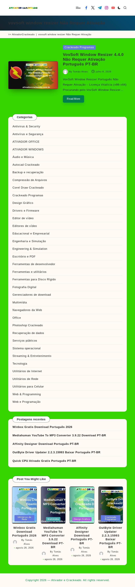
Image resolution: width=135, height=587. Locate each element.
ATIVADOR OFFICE (26, 141)
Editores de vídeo (25, 226)
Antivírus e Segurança (28, 134)
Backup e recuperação (28, 172)
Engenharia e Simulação (29, 241)
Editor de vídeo (23, 218)
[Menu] (78, 8)
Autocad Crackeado (26, 164)
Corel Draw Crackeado (28, 187)
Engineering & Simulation (30, 248)
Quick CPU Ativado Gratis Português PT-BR (44, 460)
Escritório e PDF (24, 256)
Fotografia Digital (24, 287)
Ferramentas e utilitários (30, 271)
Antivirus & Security (26, 126)
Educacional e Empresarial (31, 233)
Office (17, 317)
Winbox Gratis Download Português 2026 (42, 427)
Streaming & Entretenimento (32, 355)
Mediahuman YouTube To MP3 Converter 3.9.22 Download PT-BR (59, 435)
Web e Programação (26, 401)
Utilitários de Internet (27, 371)
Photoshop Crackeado (28, 325)
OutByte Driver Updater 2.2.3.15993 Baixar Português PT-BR (56, 452)
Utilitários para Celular (28, 386)
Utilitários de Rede (25, 379)
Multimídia (20, 302)
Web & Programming (27, 394)
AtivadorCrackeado (23, 34)
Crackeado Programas (79, 47)
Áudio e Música (23, 157)
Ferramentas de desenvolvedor (34, 264)
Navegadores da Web (27, 310)
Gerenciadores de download (32, 294)
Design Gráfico (23, 202)
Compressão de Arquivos (30, 180)
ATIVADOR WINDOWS (28, 149)
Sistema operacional (27, 348)
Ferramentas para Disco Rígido (34, 279)
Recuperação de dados (28, 333)
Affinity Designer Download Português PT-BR (46, 444)
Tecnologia (20, 363)
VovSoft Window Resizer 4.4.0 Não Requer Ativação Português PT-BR (93, 59)
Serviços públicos (25, 340)
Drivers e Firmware (26, 210)
